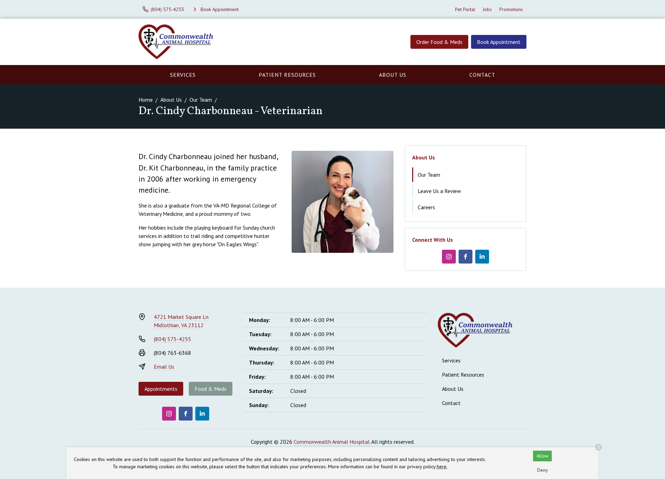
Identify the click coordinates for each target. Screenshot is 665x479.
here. (442, 466)
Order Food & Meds (439, 41)
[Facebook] (465, 257)
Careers (426, 207)
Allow (542, 456)
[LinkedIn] (482, 257)
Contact (482, 74)
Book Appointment (499, 41)
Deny (542, 470)
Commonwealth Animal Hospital (332, 441)
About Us (392, 74)
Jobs (487, 9)
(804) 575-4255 (172, 338)
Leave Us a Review (439, 190)
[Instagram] (449, 257)
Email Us (164, 366)
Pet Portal (465, 9)
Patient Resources (287, 74)
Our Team (200, 99)
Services (183, 74)
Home (146, 99)
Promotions (511, 9)
